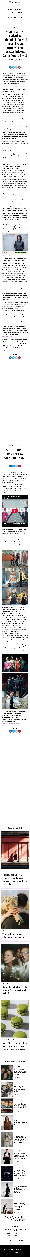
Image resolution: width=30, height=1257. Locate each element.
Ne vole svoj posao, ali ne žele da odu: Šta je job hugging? (20, 1105)
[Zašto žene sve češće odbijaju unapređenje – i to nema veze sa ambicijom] (7, 1189)
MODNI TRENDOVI (15, 445)
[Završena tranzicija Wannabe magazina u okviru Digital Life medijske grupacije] (7, 1173)
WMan (20, 12)
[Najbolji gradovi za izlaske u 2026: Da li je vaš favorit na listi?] (15, 963)
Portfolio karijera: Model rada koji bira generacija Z (20, 1122)
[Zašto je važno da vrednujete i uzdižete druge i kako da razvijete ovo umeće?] (7, 1156)
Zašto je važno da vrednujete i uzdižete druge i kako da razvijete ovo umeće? (20, 1156)
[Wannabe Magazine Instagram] (8, 18)
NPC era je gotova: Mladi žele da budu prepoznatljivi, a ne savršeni (20, 1072)
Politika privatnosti (15, 1233)
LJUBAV (4, 930)
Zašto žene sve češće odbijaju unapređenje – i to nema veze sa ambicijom (20, 1189)
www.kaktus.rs (7, 336)
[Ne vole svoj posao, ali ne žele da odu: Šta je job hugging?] (7, 1105)
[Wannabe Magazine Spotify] (18, 18)
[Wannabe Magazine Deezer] (21, 18)
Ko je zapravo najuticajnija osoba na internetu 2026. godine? (20, 1089)
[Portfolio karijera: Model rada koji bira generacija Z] (7, 1122)
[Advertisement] (13, 376)
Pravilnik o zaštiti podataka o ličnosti (15, 1229)
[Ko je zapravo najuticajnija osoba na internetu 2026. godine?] (7, 1089)
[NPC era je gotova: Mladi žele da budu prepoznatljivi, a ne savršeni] (7, 1072)
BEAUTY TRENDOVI (8, 1039)
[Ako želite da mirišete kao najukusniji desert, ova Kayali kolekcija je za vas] (15, 1019)
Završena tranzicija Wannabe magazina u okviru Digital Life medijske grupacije (20, 1173)
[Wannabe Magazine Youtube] (15, 18)
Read (10, 9)
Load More (15, 818)
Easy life (11, 12)
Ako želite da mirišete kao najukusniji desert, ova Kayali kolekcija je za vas (14, 1046)
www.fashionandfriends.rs (11, 723)
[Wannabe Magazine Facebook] (12, 18)
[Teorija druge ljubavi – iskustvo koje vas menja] (15, 909)
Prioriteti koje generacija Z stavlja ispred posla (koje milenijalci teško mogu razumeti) (20, 1139)
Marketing (15, 1226)
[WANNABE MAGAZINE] (15, 1221)
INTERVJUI (18, 9)
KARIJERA (15, 27)
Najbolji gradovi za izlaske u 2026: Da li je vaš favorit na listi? (14, 990)
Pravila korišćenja (15, 1236)
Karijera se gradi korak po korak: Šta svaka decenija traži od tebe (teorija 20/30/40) (20, 1206)
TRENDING (5, 983)
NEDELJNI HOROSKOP (9, 871)
